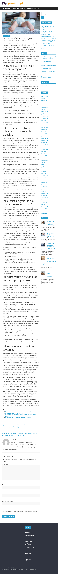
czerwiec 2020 (44, 202)
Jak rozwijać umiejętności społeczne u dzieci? (29, 559)
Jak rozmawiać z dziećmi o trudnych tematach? (18, 412)
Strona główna (7, 8)
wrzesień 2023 (44, 116)
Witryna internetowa (7, 501)
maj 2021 (43, 178)
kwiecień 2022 (44, 153)
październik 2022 (45, 140)
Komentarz (5, 464)
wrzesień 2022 (44, 142)
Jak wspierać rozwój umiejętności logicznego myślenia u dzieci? (20, 415)
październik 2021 (45, 166)
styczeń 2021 (44, 186)
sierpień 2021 (44, 171)
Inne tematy (44, 85)
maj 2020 (43, 204)
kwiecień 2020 (44, 206)
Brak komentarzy (26, 40)
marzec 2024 (44, 105)
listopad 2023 (44, 111)
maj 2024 (43, 103)
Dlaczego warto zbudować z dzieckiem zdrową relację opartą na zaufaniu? (48, 246)
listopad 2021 (44, 164)
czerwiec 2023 (44, 122)
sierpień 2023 (44, 118)
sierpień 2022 (44, 144)
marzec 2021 (44, 182)
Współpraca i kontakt (19, 8)
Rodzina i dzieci (7, 35)
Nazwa (4, 485)
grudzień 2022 (44, 136)
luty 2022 (43, 158)
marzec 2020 (44, 208)
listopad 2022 (44, 138)
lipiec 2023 (43, 120)
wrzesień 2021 (44, 169)
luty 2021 (43, 184)
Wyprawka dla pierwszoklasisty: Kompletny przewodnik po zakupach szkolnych (48, 42)
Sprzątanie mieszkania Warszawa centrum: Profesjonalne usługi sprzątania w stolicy (29, 534)
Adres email (5, 493)
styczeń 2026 (44, 98)
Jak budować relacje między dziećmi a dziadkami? (18, 417)
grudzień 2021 (44, 162)
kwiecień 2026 (44, 96)
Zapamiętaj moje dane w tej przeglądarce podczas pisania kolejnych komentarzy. (19, 512)
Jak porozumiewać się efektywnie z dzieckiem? (29, 553)
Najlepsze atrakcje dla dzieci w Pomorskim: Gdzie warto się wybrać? (48, 47)
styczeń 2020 (44, 213)
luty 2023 (43, 131)
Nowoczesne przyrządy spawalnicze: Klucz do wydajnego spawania (46, 33)
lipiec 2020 (43, 200)
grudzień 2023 (44, 109)
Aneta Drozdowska (17, 40)
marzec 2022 (44, 155)
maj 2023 (43, 125)
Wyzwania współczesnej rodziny (48, 65)
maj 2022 (43, 151)
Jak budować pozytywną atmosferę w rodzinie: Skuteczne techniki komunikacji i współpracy (19, 434)
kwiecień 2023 (44, 127)
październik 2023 (45, 114)
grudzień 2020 (44, 189)
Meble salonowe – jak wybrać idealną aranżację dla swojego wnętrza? (48, 28)
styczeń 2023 (44, 133)
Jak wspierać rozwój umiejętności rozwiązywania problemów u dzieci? (48, 275)
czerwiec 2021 (44, 175)
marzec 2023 (44, 129)
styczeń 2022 (44, 160)
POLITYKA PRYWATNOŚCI (33, 8)
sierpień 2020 (44, 197)
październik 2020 (45, 193)
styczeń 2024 (44, 107)
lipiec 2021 (43, 173)
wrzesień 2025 (44, 100)
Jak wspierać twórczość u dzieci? (14, 413)
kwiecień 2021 (44, 180)
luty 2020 (43, 211)
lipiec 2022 (43, 147)
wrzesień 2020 (44, 195)
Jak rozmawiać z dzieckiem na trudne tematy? (51, 235)
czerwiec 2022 (44, 149)
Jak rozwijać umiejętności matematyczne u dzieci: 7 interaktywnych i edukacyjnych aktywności (18, 426)
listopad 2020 (44, 191)
